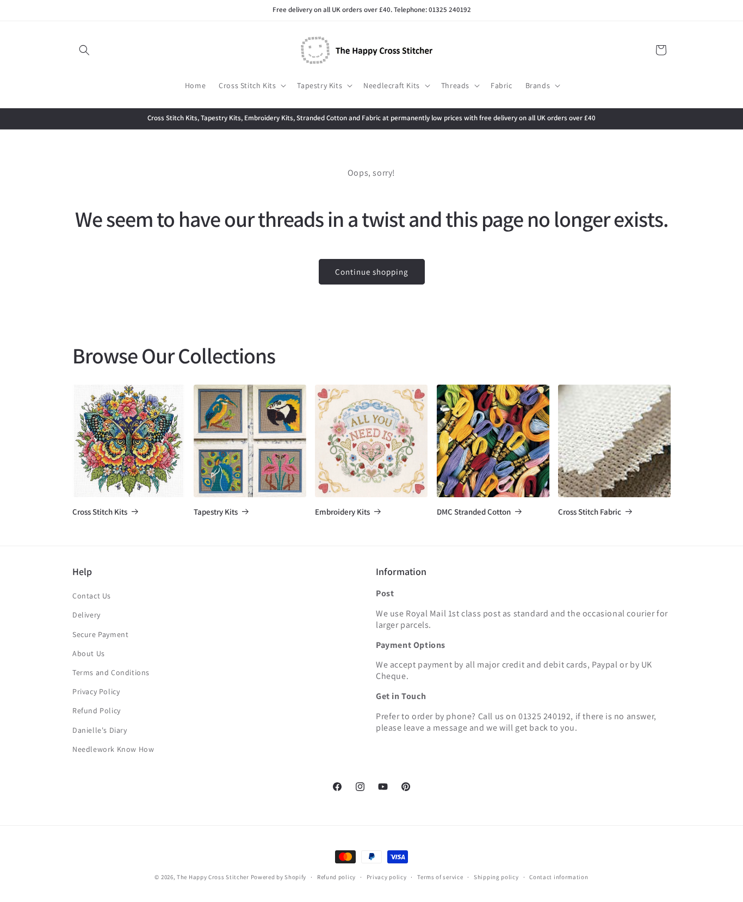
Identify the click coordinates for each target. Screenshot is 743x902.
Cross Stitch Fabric (589, 512)
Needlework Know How (113, 749)
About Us (88, 653)
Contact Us (91, 596)
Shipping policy (496, 877)
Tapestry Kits (216, 512)
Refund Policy (96, 710)
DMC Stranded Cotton (474, 512)
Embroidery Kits (342, 512)
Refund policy (336, 877)
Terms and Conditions (111, 672)
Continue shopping (371, 272)
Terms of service (440, 877)
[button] (84, 50)
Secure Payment (100, 634)
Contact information (558, 877)
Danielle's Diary (99, 730)
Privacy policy (387, 877)
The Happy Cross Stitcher (213, 877)
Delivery (86, 615)
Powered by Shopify (279, 877)
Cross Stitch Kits (99, 512)
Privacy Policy (96, 691)
